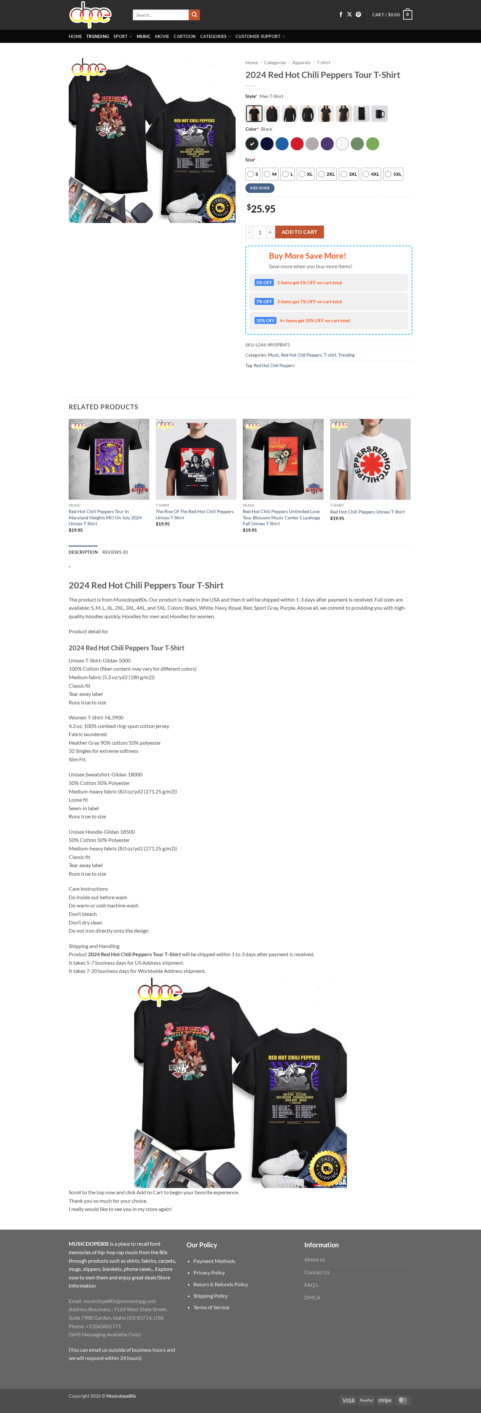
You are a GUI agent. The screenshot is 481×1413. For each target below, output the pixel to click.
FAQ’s (311, 1285)
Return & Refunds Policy (220, 1284)
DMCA (312, 1297)
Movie (162, 36)
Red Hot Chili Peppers (301, 355)
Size (250, 159)
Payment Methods (214, 1261)
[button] (392, 15)
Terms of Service (211, 1307)
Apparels (301, 62)
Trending (97, 36)
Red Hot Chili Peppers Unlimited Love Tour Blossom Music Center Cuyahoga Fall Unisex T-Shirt (281, 517)
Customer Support (258, 36)
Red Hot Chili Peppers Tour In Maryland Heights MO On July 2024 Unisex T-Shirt (105, 517)
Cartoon (185, 36)
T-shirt (323, 62)
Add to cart (300, 232)
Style (251, 96)
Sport (121, 36)
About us (314, 1259)
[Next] (410, 481)
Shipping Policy (210, 1295)
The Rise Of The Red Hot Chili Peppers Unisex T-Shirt (195, 514)
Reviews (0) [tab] (115, 552)
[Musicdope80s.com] (96, 15)
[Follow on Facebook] (341, 15)
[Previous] (69, 481)
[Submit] (194, 15)
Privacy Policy (209, 1272)
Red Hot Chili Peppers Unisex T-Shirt (367, 511)
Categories (213, 36)
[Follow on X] (349, 15)
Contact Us (317, 1272)
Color (252, 129)
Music (144, 36)
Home (75, 36)
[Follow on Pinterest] (358, 15)
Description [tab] (83, 552)
